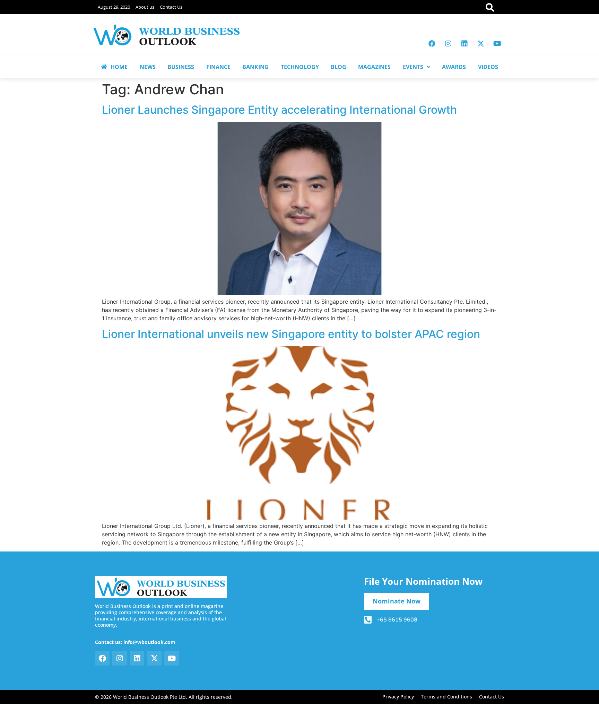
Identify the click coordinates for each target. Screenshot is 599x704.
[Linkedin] (464, 44)
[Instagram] (448, 44)
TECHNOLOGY (300, 67)
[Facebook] (432, 44)
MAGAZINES (374, 67)
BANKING (255, 67)
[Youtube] (497, 44)
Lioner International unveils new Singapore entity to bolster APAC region (291, 334)
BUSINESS (180, 67)
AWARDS (454, 67)
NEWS (148, 67)
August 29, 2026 (114, 7)
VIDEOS (488, 67)
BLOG (338, 67)
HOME (119, 67)
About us (145, 7)
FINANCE (218, 67)
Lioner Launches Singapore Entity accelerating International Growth (279, 109)
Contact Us (171, 7)
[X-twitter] (481, 44)
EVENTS (413, 67)
